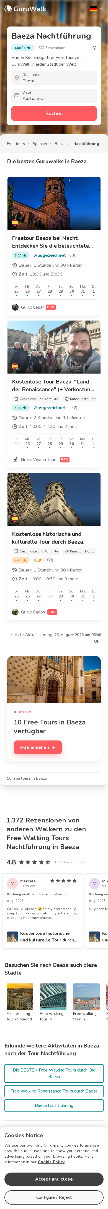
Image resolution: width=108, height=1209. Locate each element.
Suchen (54, 113)
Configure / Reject (54, 1197)
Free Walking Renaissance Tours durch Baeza (54, 1091)
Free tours (16, 143)
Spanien (40, 143)
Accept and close (54, 1179)
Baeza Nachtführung (54, 1105)
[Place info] (94, 48)
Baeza (60, 143)
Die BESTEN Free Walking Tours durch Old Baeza (54, 1073)
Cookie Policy (51, 1162)
